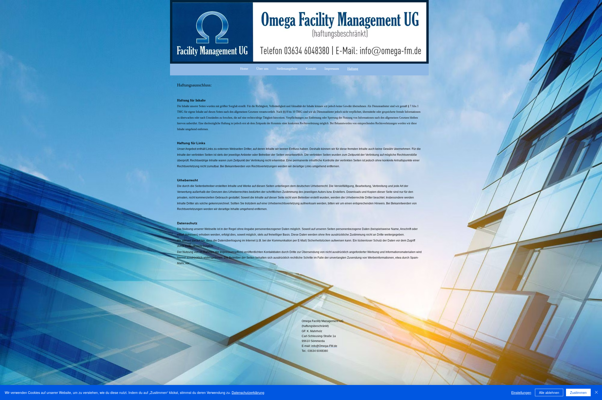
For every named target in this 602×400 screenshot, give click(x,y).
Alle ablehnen (549, 392)
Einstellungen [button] (521, 392)
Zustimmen (578, 392)
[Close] (596, 392)
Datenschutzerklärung (248, 392)
